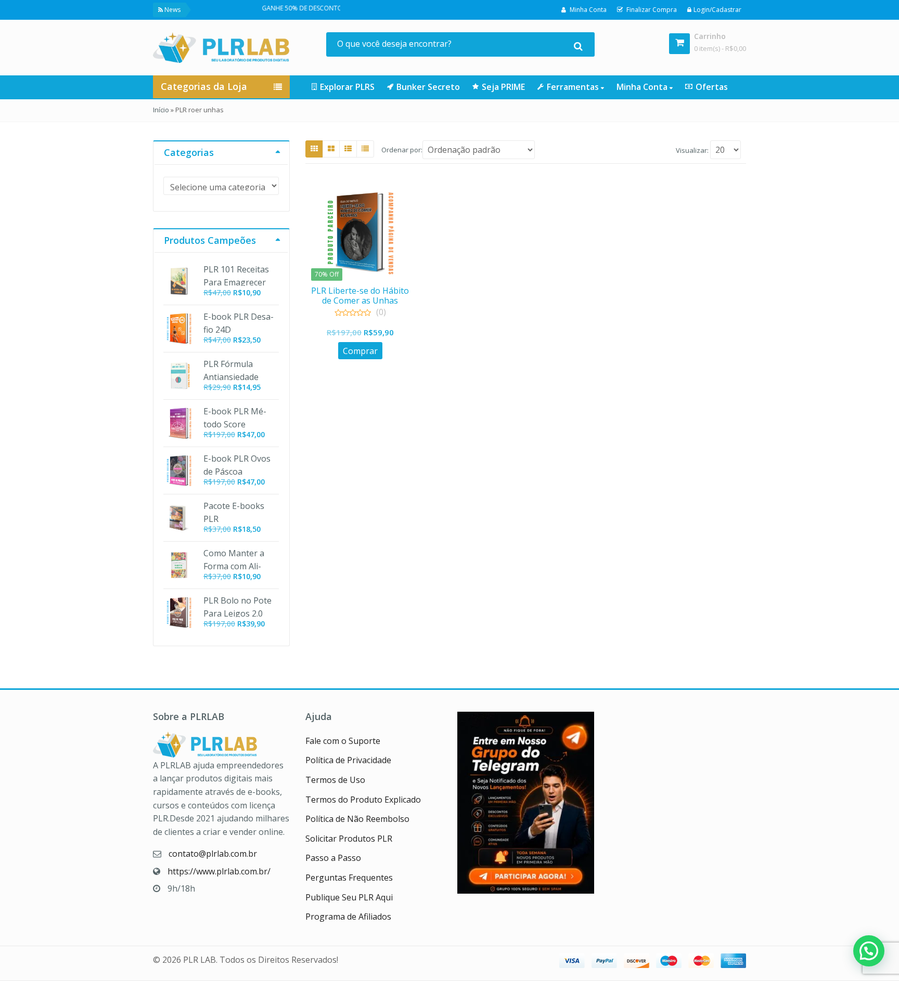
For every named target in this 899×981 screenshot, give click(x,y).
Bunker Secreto (428, 87)
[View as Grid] (314, 148)
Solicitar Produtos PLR (348, 838)
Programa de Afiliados (348, 916)
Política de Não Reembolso (357, 819)
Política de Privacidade (348, 760)
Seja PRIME (503, 87)
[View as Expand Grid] (331, 148)
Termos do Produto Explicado (363, 799)
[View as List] (348, 148)
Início (161, 109)
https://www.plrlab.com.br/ (219, 871)
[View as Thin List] (365, 148)
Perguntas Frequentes (349, 877)
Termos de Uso (335, 780)
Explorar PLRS (347, 87)
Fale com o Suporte (342, 741)
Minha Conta (643, 87)
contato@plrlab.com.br (213, 853)
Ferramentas (574, 87)
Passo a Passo (333, 858)
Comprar (360, 351)
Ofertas (712, 87)
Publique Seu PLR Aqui (349, 897)
